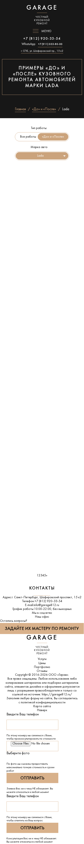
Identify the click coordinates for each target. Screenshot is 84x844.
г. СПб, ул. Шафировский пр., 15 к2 (42, 51)
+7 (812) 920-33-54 (42, 38)
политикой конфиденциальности (43, 702)
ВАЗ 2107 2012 (19, 173)
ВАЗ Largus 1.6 (18, 324)
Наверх (42, 710)
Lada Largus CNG (20, 524)
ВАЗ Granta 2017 (21, 424)
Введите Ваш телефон (23, 714)
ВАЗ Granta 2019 (21, 274)
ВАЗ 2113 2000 (19, 223)
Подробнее (14, 208)
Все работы (28, 136)
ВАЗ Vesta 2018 (19, 374)
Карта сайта (42, 706)
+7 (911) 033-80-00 (50, 44)
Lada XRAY (14, 474)
